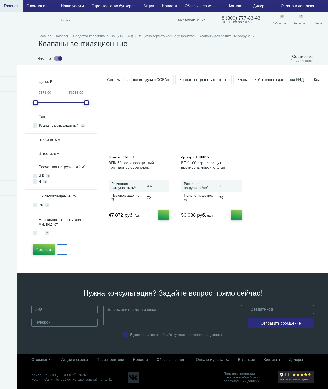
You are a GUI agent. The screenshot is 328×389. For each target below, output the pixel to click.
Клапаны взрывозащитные (203, 80)
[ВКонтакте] (133, 377)
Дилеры (260, 6)
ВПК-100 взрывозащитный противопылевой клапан (205, 165)
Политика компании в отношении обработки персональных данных (241, 377)
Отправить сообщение (281, 323)
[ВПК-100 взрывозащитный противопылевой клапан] (211, 124)
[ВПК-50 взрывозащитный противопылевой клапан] (139, 124)
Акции (148, 6)
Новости (169, 6)
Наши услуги (72, 6)
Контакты (237, 6)
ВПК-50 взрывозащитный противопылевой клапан (131, 165)
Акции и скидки (74, 360)
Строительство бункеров (113, 6)
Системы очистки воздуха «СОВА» (138, 80)
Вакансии (246, 360)
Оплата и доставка (297, 6)
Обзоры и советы (200, 6)
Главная (11, 6)
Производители (110, 360)
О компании (37, 6)
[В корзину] (163, 215)
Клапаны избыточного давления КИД (270, 80)
